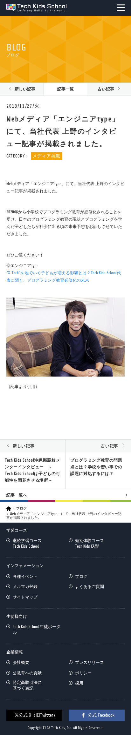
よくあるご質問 (89, 586)
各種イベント (25, 576)
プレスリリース (89, 662)
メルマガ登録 (25, 586)
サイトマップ (25, 597)
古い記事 (106, 89)
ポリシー (83, 673)
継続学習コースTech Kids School (27, 543)
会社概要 (21, 662)
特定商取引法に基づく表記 (27, 685)
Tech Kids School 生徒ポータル (36, 629)
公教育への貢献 (27, 673)
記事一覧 (65, 89)
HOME (8, 508)
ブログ (21, 508)
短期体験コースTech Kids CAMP (89, 543)
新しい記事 (25, 89)
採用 (79, 683)
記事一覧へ (16, 495)
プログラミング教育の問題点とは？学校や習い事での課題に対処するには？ (96, 467)
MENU (121, 7)
